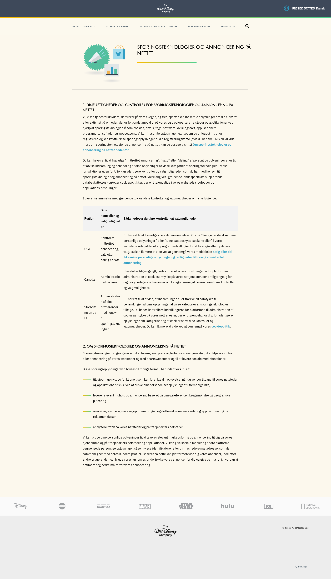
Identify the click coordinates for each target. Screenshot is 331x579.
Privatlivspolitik (83, 26)
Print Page (303, 566)
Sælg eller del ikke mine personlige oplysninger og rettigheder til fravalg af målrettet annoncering (177, 257)
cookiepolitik (221, 326)
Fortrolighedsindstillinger (159, 26)
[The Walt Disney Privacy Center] (165, 4)
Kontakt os (228, 26)
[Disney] (165, 531)
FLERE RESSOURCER (199, 26)
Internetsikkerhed (117, 26)
